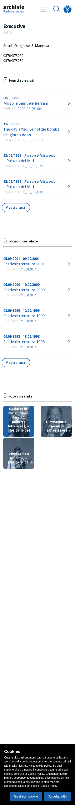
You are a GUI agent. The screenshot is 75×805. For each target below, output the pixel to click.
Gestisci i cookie (26, 796)
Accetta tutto (58, 796)
